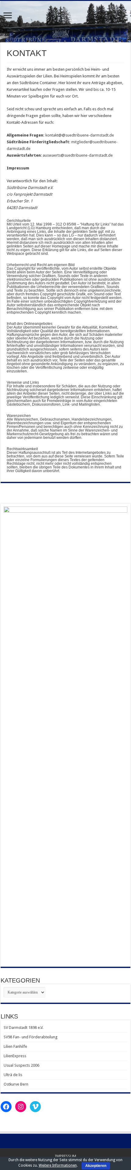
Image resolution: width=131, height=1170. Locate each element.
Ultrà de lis (13, 1074)
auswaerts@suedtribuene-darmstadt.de (78, 155)
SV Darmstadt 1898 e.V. (23, 1027)
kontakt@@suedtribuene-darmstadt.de (79, 135)
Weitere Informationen (58, 1165)
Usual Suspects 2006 (21, 1065)
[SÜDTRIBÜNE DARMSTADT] (65, 21)
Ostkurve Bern (16, 1084)
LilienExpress (15, 1056)
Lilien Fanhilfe (15, 1046)
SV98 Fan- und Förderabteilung (31, 1037)
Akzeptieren (95, 1166)
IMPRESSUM (65, 1156)
